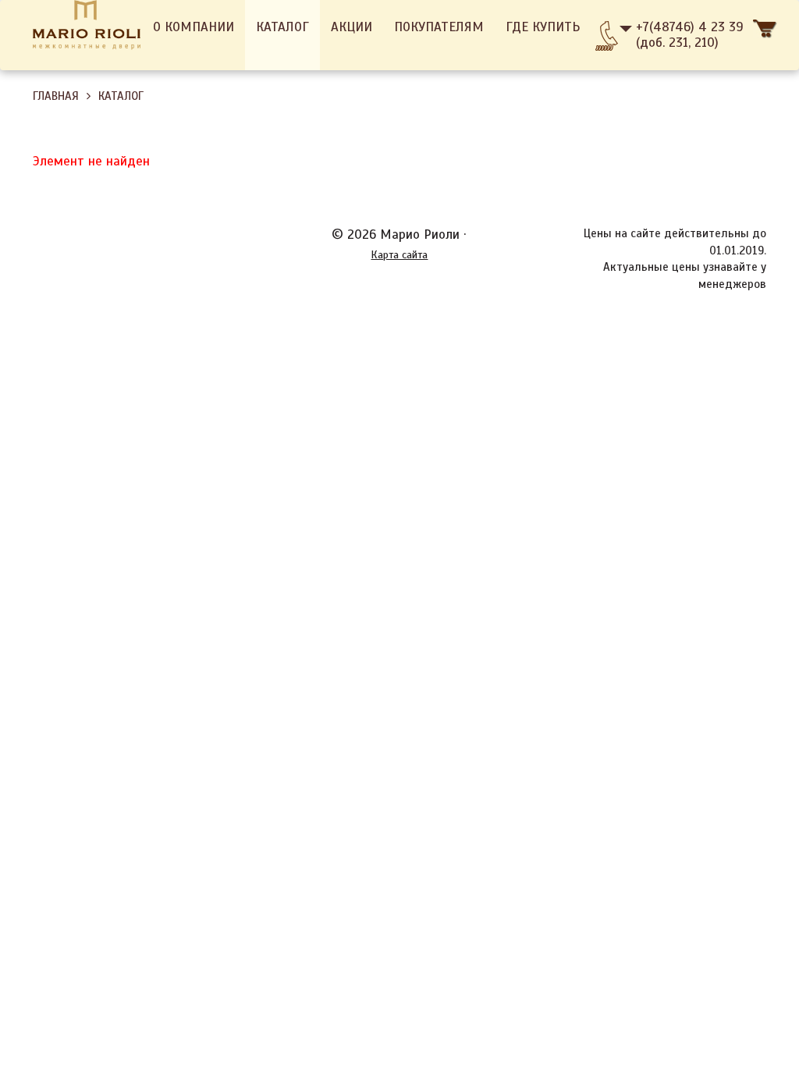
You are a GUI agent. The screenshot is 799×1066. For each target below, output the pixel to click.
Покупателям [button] (439, 27)
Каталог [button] (282, 27)
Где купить (543, 27)
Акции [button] (351, 27)
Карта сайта (399, 254)
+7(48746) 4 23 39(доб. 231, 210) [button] (690, 35)
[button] (765, 35)
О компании (193, 27)
